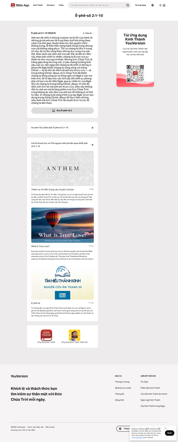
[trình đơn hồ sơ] (162, 5)
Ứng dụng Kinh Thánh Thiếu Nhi (75, 342)
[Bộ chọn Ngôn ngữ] (152, 5)
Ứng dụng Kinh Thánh (46, 342)
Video (61, 5)
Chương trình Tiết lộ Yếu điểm (23, 430)
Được (169, 433)
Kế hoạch (51, 5)
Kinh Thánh (38, 5)
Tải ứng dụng (140, 5)
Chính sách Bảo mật (35, 427)
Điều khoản (50, 427)
